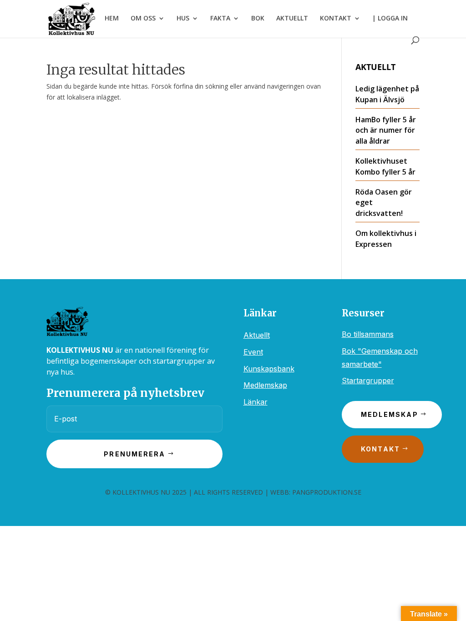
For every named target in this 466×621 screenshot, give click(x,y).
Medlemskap (265, 385)
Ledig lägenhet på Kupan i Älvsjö (387, 94)
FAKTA (220, 18)
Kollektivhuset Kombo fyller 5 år (385, 166)
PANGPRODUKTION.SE (326, 492)
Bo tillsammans (368, 334)
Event (253, 351)
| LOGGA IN (390, 18)
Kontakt (380, 449)
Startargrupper (368, 380)
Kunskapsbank (268, 368)
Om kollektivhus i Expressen (385, 238)
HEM (112, 18)
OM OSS (143, 18)
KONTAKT (335, 18)
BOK (257, 18)
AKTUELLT (292, 18)
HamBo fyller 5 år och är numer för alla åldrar (385, 130)
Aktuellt (256, 335)
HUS (183, 18)
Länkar (255, 401)
